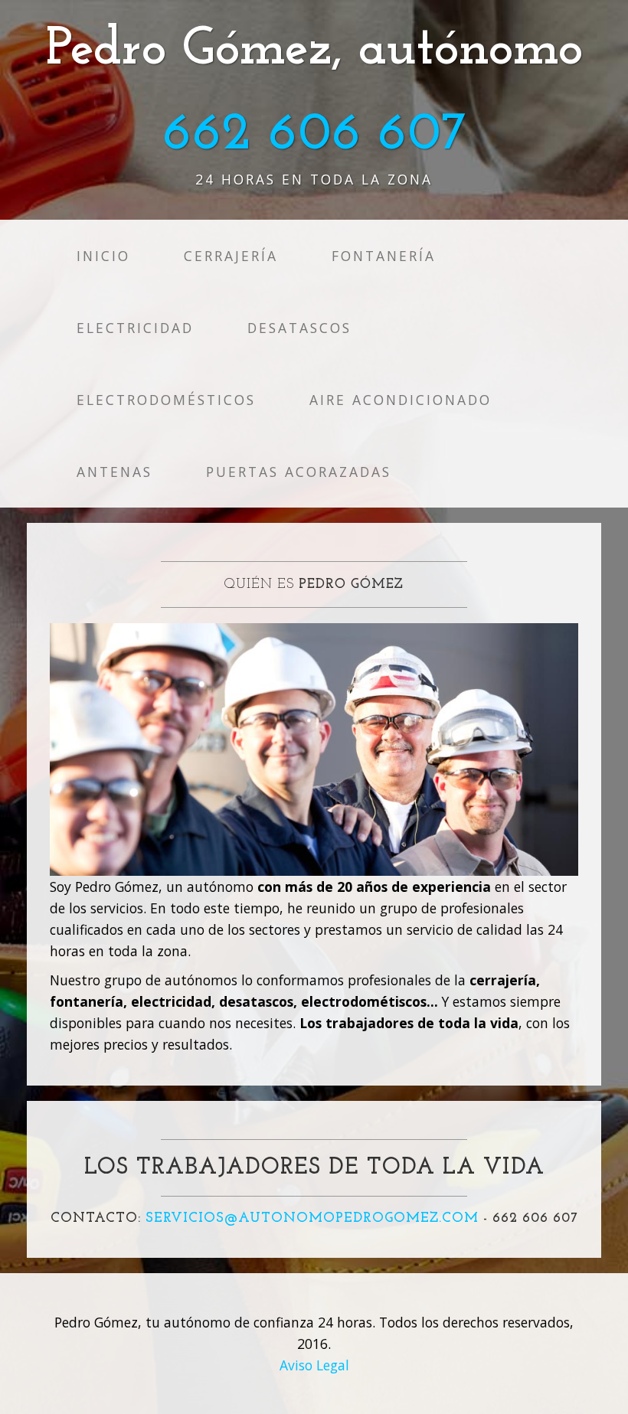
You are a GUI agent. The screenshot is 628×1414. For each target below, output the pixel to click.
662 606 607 (314, 135)
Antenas (114, 471)
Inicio (103, 256)
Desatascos (299, 327)
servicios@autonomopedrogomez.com (312, 1219)
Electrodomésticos (166, 399)
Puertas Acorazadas (298, 471)
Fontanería (384, 256)
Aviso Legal (314, 1365)
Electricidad (135, 327)
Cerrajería (231, 256)
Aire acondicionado (400, 399)
